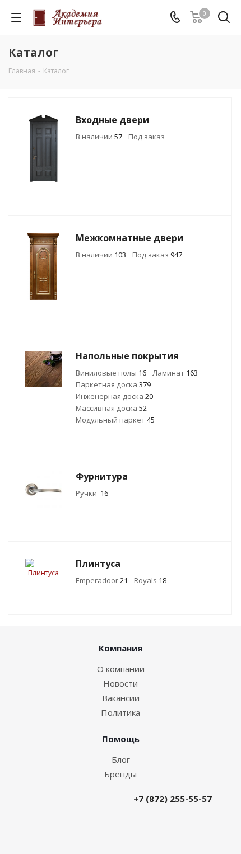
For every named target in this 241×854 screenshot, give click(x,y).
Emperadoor (102, 580)
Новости (120, 683)
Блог (121, 759)
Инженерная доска (114, 396)
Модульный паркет (115, 420)
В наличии (99, 137)
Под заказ (146, 137)
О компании (121, 668)
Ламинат (175, 373)
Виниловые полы (111, 373)
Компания (120, 648)
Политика (120, 712)
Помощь (121, 738)
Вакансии (121, 697)
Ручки (92, 493)
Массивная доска (111, 408)
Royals (150, 580)
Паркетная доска (113, 384)
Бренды (120, 774)
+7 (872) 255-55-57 (172, 798)
